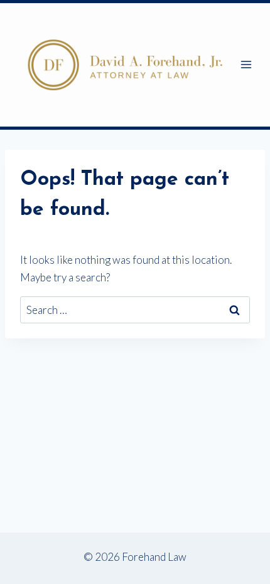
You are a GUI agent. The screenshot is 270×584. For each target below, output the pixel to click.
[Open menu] (246, 65)
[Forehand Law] (125, 65)
